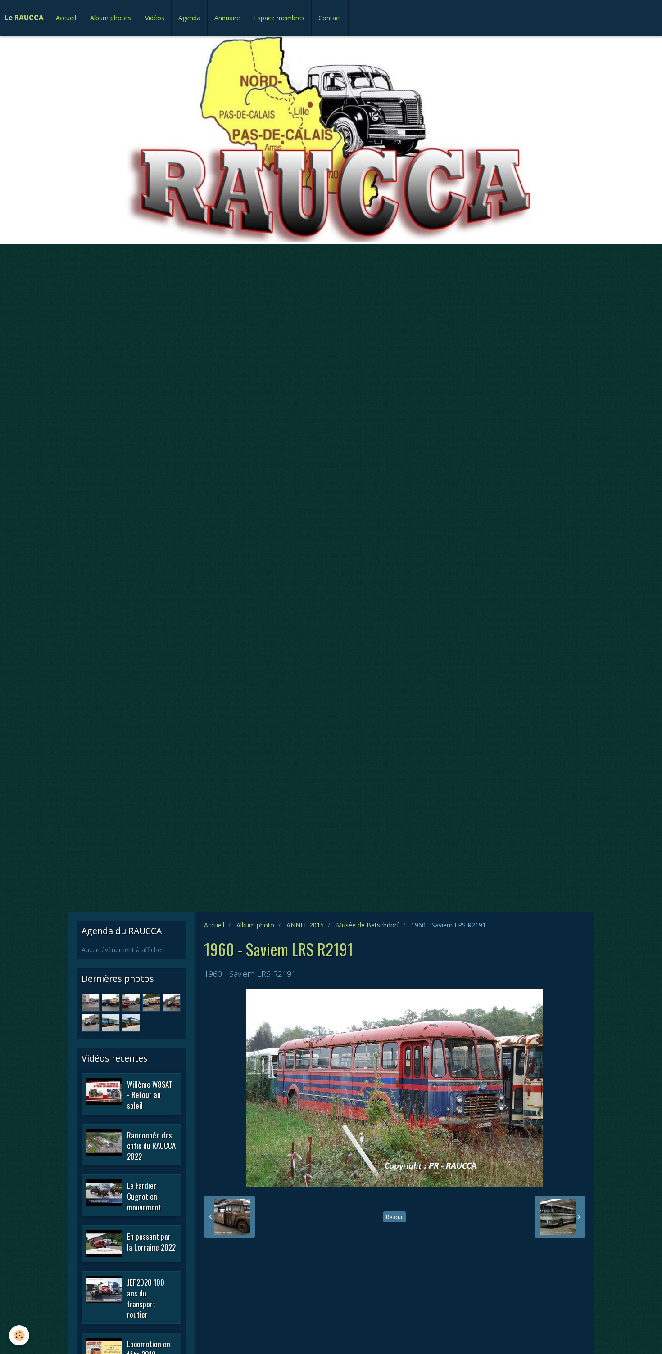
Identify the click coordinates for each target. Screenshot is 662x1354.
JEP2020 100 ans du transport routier (145, 1298)
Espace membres (279, 17)
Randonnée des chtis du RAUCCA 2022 (151, 1145)
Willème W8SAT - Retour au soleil (149, 1094)
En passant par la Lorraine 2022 (151, 1242)
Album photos (110, 17)
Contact (329, 17)
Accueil (66, 17)
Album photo (255, 925)
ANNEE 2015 (305, 925)
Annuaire (227, 17)
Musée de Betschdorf (367, 925)
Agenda (189, 17)
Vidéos (154, 17)
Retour (394, 1216)
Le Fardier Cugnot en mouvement (144, 1196)
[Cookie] (19, 1335)
